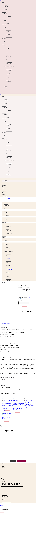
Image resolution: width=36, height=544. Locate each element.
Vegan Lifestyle (8, 273)
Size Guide (20, 298)
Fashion (7, 262)
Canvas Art (7, 212)
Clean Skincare (8, 56)
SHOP (3, 2)
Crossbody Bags (8, 226)
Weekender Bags (8, 230)
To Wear (3, 201)
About (3, 466)
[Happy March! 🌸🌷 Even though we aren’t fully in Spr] (9, 448)
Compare (5, 87)
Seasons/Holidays (9, 69)
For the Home (8, 265)
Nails (6, 255)
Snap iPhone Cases (9, 37)
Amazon (7, 52)
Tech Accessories (7, 34)
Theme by (1, 505)
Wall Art (5, 13)
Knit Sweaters (6, 205)
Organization (8, 80)
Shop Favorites (6, 244)
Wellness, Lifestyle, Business (9, 66)
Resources (7, 49)
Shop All (7, 48)
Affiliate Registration (6, 500)
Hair (6, 59)
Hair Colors (10, 62)
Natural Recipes (8, 63)
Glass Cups (6, 240)
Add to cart (17, 412)
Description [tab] (4, 322)
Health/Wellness (8, 81)
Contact (3, 467)
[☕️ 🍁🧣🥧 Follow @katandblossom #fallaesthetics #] (9, 436)
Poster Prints (8, 16)
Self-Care (7, 77)
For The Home (4, 12)
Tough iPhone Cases (9, 233)
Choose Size (21, 297)
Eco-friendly (8, 276)
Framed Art (8, 215)
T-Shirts (5, 5)
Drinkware (4, 237)
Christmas (9, 70)
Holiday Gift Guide (9, 248)
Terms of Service (5, 496)
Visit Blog (5, 45)
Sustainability (4, 499)
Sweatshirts (6, 6)
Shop (3, 463)
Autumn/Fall (10, 269)
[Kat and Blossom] (11, 493)
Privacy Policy (4, 495)
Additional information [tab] (6, 323)
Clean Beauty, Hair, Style (8, 251)
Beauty (7, 55)
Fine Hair (9, 258)
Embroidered (4, 38)
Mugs (4, 41)
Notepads (5, 20)
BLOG (3, 138)
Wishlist (5, 86)
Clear (29, 297)
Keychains (5, 223)
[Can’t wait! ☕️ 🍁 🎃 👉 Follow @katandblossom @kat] (27, 437)
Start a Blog (8, 280)
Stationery (4, 19)
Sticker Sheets (6, 23)
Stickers (5, 219)
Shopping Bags (8, 30)
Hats (4, 208)
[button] (27, 311)
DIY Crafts (7, 74)
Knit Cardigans (6, 9)
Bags (4, 27)
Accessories (4, 24)
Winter (9, 73)
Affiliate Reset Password (6, 502)
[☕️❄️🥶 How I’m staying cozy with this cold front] (27, 449)
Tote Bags (7, 31)
